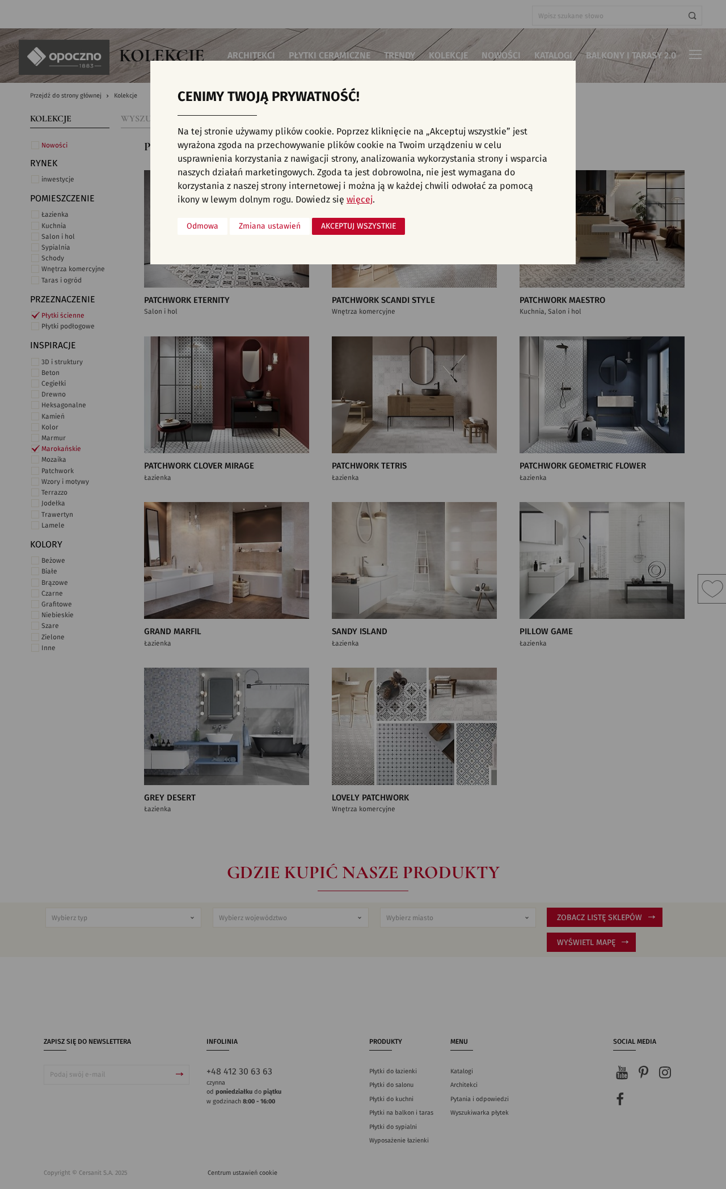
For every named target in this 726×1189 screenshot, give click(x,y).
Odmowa (202, 226)
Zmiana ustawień (270, 226)
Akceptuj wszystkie (358, 226)
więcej (360, 199)
